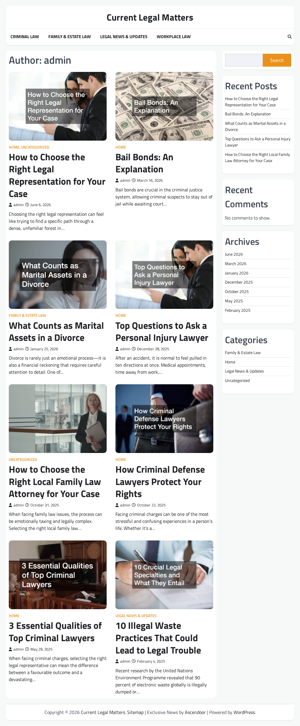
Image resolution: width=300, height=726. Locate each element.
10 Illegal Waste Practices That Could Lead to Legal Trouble (158, 637)
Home (14, 147)
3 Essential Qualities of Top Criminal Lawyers (55, 631)
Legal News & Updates (123, 36)
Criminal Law (25, 36)
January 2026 (236, 273)
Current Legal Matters (150, 17)
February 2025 (237, 310)
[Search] (289, 37)
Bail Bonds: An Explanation (144, 163)
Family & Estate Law (69, 36)
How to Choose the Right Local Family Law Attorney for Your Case (55, 481)
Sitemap (135, 712)
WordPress (244, 712)
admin (18, 205)
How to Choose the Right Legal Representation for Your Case (57, 175)
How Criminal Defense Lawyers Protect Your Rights (160, 481)
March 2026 (235, 263)
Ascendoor (195, 712)
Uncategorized (35, 147)
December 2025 (239, 282)
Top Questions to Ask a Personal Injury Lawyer (161, 331)
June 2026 (234, 254)
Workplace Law (174, 36)
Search (277, 60)
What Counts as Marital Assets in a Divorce (56, 331)
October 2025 (237, 291)
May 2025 (234, 301)
